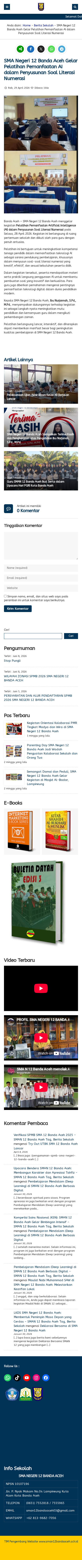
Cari (6, 630)
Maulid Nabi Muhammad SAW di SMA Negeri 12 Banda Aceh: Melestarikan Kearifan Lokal (44, 1284)
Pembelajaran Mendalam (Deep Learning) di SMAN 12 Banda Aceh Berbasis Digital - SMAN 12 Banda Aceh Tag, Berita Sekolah (45, 1271)
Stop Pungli (12, 660)
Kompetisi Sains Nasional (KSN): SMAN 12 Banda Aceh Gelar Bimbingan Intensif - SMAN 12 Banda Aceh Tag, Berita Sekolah (44, 1222)
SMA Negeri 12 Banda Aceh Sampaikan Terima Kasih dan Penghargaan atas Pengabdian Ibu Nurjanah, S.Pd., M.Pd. (40, 438)
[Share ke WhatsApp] (52, 49)
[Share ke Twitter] (41, 49)
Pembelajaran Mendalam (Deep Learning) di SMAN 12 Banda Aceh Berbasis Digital (44, 1186)
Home (27, 25)
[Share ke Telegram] (61, 49)
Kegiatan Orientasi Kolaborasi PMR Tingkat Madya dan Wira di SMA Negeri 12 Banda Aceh (52, 727)
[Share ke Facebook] (31, 49)
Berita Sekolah (43, 25)
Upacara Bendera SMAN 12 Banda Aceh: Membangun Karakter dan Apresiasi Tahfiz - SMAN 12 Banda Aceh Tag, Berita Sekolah (45, 1173)
